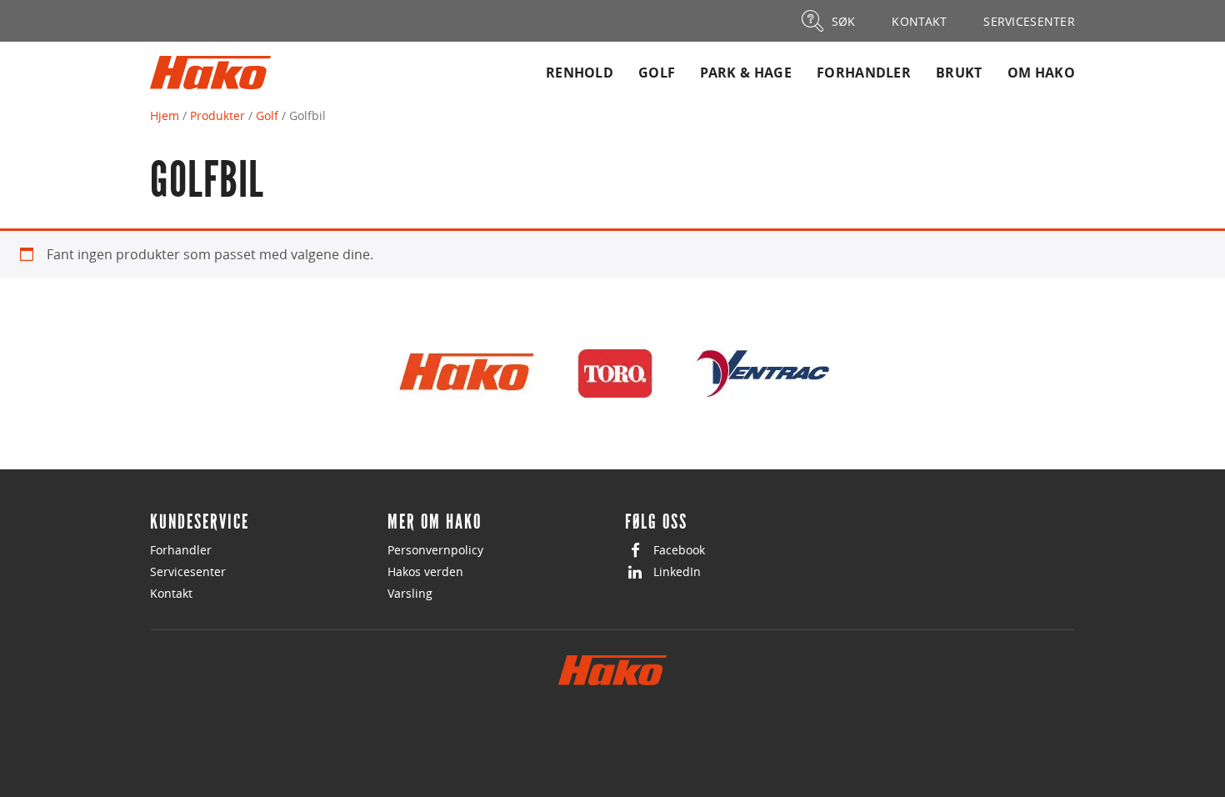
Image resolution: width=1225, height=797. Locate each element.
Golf (656, 72)
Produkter (217, 115)
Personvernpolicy (435, 550)
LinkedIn (677, 571)
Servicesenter (188, 571)
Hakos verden (425, 571)
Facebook (679, 550)
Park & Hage (746, 72)
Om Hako (1041, 72)
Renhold (579, 72)
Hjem (164, 115)
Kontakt (171, 593)
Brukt (959, 72)
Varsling (410, 593)
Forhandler (864, 72)
